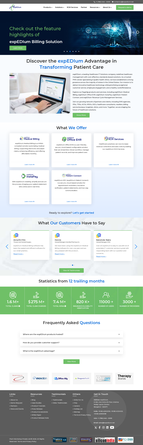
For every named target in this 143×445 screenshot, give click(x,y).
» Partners (13, 406)
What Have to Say (71, 223)
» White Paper (36, 415)
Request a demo (124, 7)
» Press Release (37, 409)
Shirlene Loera (102, 240)
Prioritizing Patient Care (33, 41)
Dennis (16, 240)
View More (71, 361)
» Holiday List (77, 409)
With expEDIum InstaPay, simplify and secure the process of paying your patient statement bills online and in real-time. (29, 184)
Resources (36, 394)
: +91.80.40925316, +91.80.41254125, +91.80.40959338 (108, 412)
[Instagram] (103, 427)
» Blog (33, 400)
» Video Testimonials (59, 403)
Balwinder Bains (62, 240)
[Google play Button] (59, 439)
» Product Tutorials (38, 406)
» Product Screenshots (39, 412)
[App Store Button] (73, 439)
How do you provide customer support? (41, 343)
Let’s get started (83, 212)
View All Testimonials (71, 270)
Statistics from (71, 281)
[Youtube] (111, 427)
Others (76, 394)
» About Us (13, 400)
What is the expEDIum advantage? (39, 351)
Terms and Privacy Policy (26, 441)
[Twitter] (96, 427)
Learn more (17, 48)
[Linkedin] (107, 427)
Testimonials (59, 394)
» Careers (76, 406)
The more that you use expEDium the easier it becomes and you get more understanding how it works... (110, 250)
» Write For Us (78, 400)
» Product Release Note (40, 418)
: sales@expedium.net (104, 423)
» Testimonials (57, 400)
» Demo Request (15, 403)
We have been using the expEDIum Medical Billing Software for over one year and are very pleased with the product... (30, 250)
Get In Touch (101, 394)
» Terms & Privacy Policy (82, 415)
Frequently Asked (71, 322)
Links (12, 394)
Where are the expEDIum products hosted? (43, 334)
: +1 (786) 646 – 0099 (103, 418)
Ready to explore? (71, 212)
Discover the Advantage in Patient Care (71, 64)
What (71, 127)
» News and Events (16, 409)
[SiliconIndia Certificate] (105, 439)
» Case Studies (36, 403)
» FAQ (75, 403)
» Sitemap (76, 412)
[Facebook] (100, 427)
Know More (81, 115)
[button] (64, 51)
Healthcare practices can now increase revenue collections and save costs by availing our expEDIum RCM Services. (113, 146)
